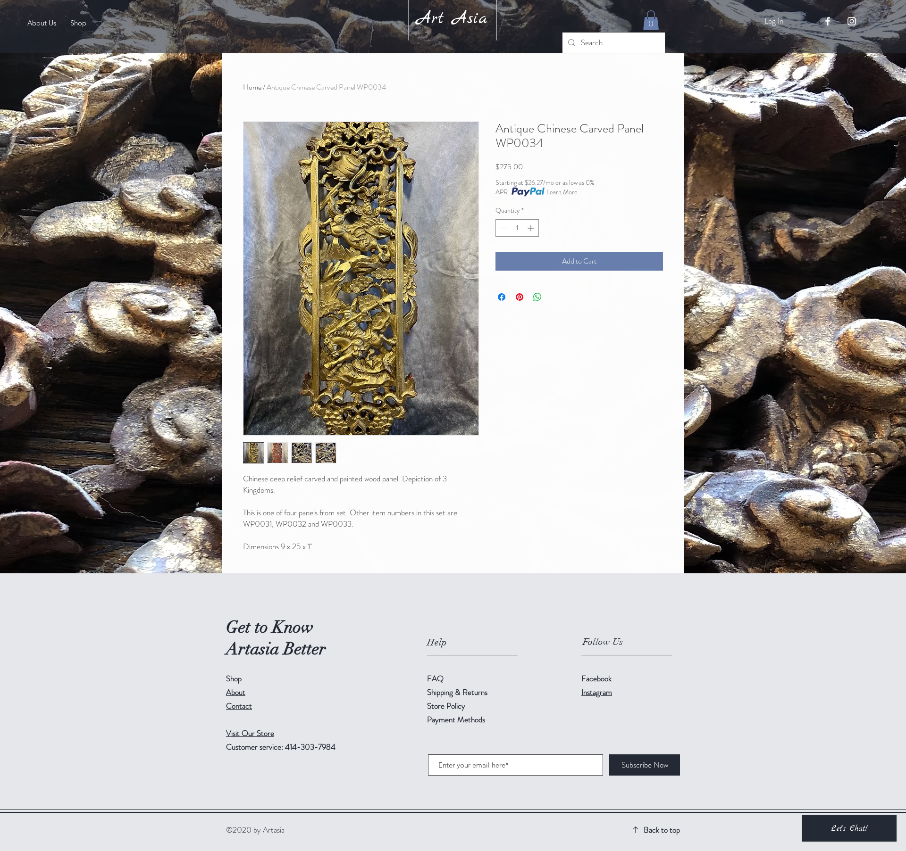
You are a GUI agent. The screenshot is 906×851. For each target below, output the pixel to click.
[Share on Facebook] (501, 297)
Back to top (662, 829)
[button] (651, 20)
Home (252, 87)
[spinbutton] (517, 228)
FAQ (435, 678)
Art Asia (452, 19)
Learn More (562, 192)
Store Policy (446, 705)
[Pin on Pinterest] (519, 297)
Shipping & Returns (458, 692)
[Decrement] (503, 228)
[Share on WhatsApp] (537, 297)
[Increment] (531, 228)
